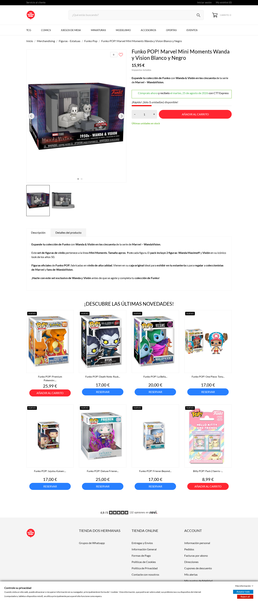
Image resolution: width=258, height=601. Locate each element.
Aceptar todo (243, 591)
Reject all (245, 596)
